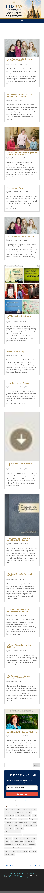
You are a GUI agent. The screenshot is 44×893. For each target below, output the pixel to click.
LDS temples (19, 828)
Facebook (8, 819)
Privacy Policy (20, 873)
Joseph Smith (17, 825)
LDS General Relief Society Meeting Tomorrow (18, 677)
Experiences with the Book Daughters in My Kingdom (18, 539)
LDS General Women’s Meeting (20, 236)
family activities (23, 819)
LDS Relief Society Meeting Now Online (20, 575)
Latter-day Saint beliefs (30, 825)
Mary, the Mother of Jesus (17, 383)
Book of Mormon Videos (29, 809)
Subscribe (22, 794)
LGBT (34, 835)
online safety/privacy (17, 841)
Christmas (28, 812)
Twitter (7, 854)
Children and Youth (17, 812)
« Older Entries (9, 865)
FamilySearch (9, 822)
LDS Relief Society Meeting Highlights (18, 646)
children (7, 812)
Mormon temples (25, 838)
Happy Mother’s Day (15, 352)
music (7, 841)
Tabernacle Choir (10, 851)
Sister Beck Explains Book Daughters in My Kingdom (17, 610)
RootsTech (18, 845)
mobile (16, 838)
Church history (9, 816)
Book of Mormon (15, 809)
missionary (8, 838)
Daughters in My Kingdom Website (21, 732)
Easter (28, 816)
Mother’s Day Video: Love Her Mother (19, 464)
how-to (34, 822)
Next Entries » (35, 865)
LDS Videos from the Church (13, 835)
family (14, 819)
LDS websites (27, 835)
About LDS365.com (9, 873)
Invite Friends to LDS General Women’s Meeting (19, 60)
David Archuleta (20, 816)
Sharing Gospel (17, 848)
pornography (9, 845)
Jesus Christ (8, 825)
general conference (24, 822)
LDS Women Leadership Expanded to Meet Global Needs (21, 153)
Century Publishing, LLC (15, 877)
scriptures (8, 848)
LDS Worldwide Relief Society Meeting (19, 317)
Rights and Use (30, 873)
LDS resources (9, 828)
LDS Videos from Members (13, 832)
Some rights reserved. (29, 877)
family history (33, 819)
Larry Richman (13, 64)
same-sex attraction (29, 845)
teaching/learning (22, 851)
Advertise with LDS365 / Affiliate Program (15, 875)
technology (32, 851)
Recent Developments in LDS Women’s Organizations (19, 95)
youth (13, 854)
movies (34, 838)
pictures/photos (29, 841)
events (34, 816)
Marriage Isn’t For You (15, 188)
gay (16, 822)
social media (26, 801)
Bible (6, 809)
